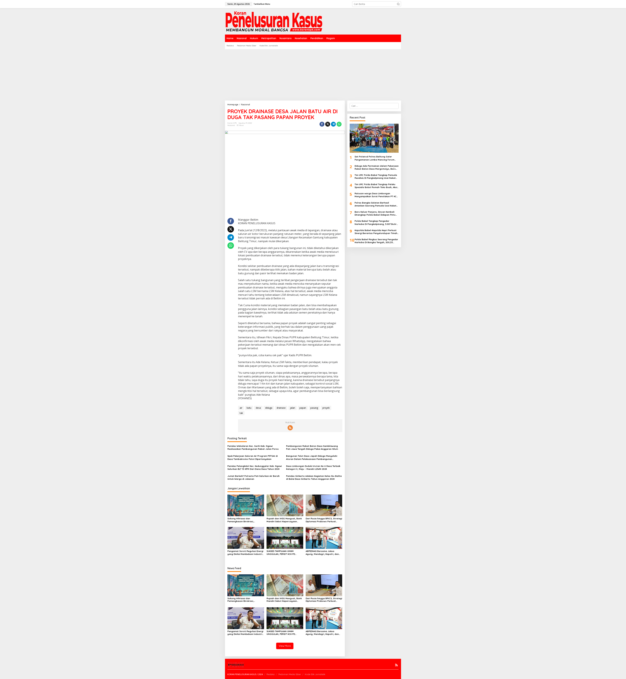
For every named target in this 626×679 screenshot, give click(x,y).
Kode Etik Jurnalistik (315, 674)
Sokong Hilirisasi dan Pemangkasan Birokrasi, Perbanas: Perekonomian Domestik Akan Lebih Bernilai (242, 520)
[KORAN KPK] (274, 21)
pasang (314, 407)
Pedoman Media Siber (289, 674)
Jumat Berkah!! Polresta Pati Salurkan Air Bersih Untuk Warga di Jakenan (253, 477)
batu (249, 407)
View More (285, 645)
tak (241, 413)
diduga (268, 407)
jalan (292, 407)
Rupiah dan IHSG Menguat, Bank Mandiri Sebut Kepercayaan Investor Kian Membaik (284, 520)
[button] (398, 4)
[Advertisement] (313, 73)
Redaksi (271, 674)
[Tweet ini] (327, 124)
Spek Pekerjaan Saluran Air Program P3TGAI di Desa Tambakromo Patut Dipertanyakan (252, 457)
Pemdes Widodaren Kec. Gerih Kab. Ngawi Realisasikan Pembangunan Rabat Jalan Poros (253, 447)
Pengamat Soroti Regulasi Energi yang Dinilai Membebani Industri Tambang (245, 552)
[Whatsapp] (339, 124)
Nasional (231, 125)
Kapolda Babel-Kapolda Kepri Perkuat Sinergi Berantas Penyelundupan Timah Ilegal (376, 232)
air (241, 407)
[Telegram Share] (333, 124)
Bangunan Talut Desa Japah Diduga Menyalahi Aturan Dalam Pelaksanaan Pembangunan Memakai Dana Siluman (311, 457)
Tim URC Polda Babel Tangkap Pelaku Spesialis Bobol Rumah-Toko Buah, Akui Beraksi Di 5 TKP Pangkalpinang (376, 186)
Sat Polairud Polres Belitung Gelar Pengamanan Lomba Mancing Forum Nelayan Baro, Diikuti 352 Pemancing (374, 158)
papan (302, 407)
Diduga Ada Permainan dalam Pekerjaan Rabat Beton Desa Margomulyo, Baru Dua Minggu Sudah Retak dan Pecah (377, 167)
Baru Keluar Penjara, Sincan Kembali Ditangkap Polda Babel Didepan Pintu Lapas (375, 213)
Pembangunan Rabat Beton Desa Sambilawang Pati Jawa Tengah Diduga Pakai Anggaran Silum (312, 447)
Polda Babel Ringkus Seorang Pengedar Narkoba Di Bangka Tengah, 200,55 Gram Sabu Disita (376, 241)
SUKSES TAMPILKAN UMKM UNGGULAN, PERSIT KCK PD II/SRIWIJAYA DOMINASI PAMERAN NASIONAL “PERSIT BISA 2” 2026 (284, 552)
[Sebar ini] (322, 124)
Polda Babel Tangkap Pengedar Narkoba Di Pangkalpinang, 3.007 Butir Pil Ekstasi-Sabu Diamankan (375, 222)
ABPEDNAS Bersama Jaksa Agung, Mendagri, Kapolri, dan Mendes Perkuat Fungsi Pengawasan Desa (322, 552)
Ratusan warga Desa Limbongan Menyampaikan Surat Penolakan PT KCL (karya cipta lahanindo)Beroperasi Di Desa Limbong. (376, 195)
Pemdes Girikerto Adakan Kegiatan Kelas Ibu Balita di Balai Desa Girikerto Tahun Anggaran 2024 (314, 477)
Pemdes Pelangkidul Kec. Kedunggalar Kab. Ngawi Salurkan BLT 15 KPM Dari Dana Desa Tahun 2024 (254, 467)
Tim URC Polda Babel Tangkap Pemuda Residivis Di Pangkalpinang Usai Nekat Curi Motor (376, 176)
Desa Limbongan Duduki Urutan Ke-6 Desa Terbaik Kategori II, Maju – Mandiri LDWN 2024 (313, 467)
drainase (281, 407)
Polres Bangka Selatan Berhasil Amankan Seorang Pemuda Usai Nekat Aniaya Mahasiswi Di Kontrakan (375, 204)
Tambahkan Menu (261, 4)
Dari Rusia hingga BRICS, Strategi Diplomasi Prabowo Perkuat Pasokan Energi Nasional (324, 520)
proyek (326, 407)
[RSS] (290, 427)
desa (258, 407)
